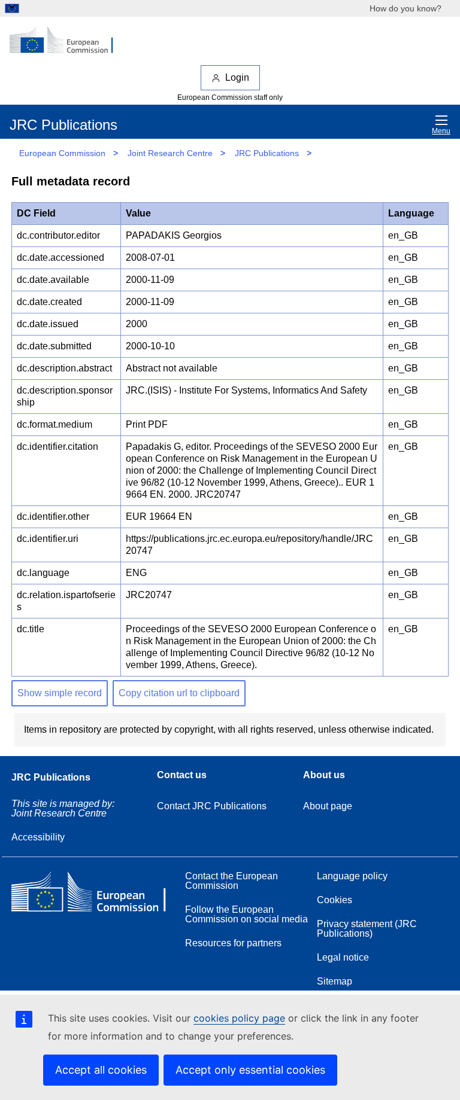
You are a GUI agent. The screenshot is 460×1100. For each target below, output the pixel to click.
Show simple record (59, 693)
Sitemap (334, 981)
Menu (441, 131)
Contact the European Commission (231, 881)
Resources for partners (233, 943)
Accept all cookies (101, 1070)
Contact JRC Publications (212, 806)
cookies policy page (239, 1018)
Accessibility (38, 837)
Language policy (352, 876)
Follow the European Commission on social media (246, 914)
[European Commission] (68, 40)
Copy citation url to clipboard (179, 693)
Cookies (334, 900)
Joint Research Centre (170, 153)
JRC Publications (267, 153)
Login (237, 77)
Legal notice (343, 957)
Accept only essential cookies (250, 1070)
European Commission (62, 153)
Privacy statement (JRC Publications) (367, 928)
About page (327, 806)
